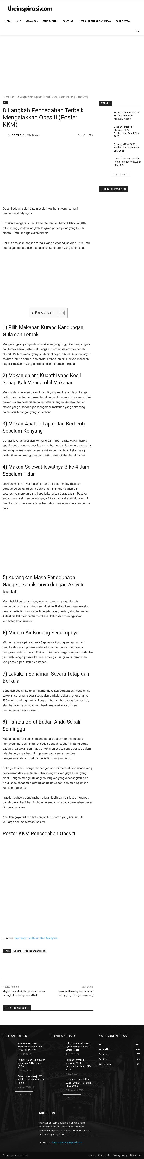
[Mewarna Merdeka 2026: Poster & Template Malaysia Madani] (105, 115)
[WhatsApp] (55, 144)
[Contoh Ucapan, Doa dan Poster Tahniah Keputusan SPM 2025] (105, 161)
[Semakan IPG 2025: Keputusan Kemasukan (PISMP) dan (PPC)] (9, 1046)
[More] (64, 144)
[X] (38, 144)
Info (14, 96)
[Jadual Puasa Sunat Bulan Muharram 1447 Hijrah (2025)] (9, 1063)
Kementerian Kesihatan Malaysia (36, 938)
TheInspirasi (17, 134)
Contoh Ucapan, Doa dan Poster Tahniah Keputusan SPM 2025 (127, 161)
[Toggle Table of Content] (59, 313)
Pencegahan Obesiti (35, 950)
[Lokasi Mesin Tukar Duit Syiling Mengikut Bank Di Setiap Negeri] (57, 1046)
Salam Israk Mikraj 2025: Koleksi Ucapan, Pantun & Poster (31, 1079)
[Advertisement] (72, 63)
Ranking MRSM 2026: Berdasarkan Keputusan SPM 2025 (126, 147)
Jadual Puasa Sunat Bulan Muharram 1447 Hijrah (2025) (31, 1063)
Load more (119, 174)
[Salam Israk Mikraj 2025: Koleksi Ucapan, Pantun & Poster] (9, 1079)
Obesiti (17, 950)
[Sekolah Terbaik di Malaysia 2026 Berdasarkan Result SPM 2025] (105, 129)
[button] (137, 30)
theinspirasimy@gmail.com (67, 1142)
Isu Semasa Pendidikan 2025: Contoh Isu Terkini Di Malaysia (78, 1082)
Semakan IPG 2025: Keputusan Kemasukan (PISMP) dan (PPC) (30, 1046)
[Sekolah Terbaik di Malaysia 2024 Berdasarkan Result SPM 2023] (57, 1063)
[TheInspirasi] (5, 134)
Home (6, 96)
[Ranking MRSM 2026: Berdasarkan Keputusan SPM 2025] (105, 147)
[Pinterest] (47, 144)
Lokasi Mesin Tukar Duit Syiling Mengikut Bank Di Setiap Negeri (78, 1046)
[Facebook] (29, 144)
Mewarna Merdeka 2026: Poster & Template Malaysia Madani (126, 115)
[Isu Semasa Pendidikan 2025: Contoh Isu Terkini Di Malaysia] (57, 1082)
